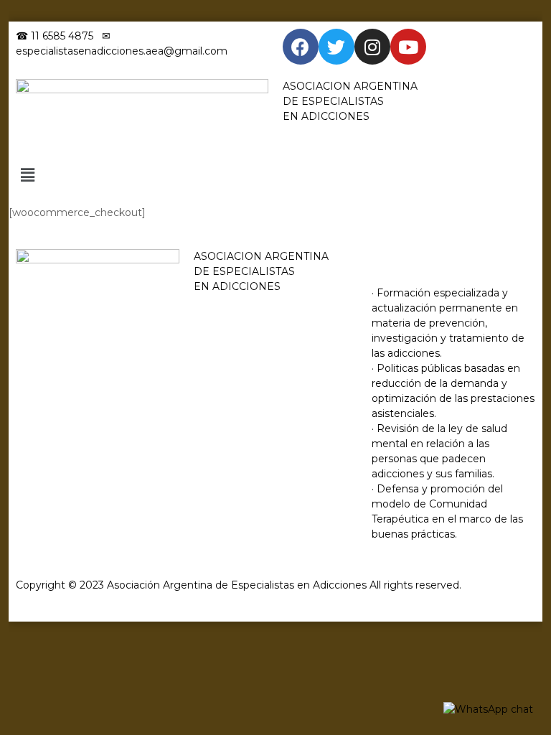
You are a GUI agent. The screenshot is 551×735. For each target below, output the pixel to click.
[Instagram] (372, 47)
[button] (276, 175)
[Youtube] (408, 47)
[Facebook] (301, 47)
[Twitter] (336, 47)
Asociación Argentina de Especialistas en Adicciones (237, 585)
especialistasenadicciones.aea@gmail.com (121, 51)
